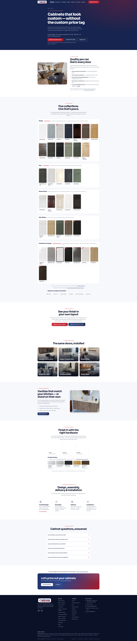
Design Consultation (62, 616)
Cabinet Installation (62, 612)
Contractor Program (75, 602)
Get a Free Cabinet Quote (55, 39)
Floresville (94, 633)
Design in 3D (82, 39)
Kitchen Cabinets (61, 600)
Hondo (50, 635)
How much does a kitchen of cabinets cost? (58, 539)
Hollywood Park (45, 635)
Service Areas (60, 626)
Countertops (57, 2)
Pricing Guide (74, 613)
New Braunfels (63, 635)
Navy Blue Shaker (63, 294)
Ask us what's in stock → (81, 285)
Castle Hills (75, 633)
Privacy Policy (74, 638)
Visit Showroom (75, 619)
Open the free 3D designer (60, 324)
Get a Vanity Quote (43, 413)
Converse (82, 633)
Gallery (68, 2)
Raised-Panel (88, 294)
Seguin (79, 635)
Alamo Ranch (56, 633)
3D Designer (63, 2)
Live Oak (59, 635)
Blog (73, 604)
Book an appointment (91, 611)
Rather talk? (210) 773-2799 (76, 324)
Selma (82, 635)
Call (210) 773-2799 (70, 39)
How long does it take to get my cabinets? (57, 552)
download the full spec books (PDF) (82, 459)
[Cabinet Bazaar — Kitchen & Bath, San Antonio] (42, 2)
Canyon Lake (71, 633)
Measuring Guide (75, 606)
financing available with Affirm (82, 571)
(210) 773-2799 (55, 42)
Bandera (60, 633)
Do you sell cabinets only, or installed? (57, 543)
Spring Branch (91, 635)
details (78, 86)
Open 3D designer (43, 511)
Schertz (76, 635)
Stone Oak (95, 635)
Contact (73, 615)
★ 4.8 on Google (51, 34)
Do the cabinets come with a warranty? (57, 535)
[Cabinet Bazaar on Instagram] (42, 610)
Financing (73, 2)
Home (49, 8)
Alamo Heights (51, 633)
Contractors (78, 2)
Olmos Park (68, 635)
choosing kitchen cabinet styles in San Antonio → (75, 287)
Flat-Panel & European (79, 294)
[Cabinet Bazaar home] (44, 600)
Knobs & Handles (61, 604)
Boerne (63, 633)
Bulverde (66, 633)
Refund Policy (91, 638)
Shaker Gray (55, 294)
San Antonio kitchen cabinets (89, 89)
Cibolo (79, 633)
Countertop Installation (62, 614)
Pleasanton (72, 635)
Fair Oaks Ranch (89, 633)
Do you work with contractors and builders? (58, 557)
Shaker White (48, 294)
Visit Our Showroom (62, 620)
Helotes (41, 635)
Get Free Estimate (94, 2)
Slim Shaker (71, 294)
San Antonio (74, 611)
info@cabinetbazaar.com (91, 606)
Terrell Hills (39, 636)
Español (83, 2)
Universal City (44, 636)
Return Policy (97, 638)
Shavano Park (86, 635)
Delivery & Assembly (62, 618)
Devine (85, 633)
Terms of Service (80, 638)
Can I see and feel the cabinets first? (56, 548)
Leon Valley (55, 635)
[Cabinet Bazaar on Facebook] (39, 610)
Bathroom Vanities (61, 602)
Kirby (52, 635)
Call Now (57, 584)
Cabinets (52, 2)
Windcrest (48, 636)
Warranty (86, 638)
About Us (73, 600)
